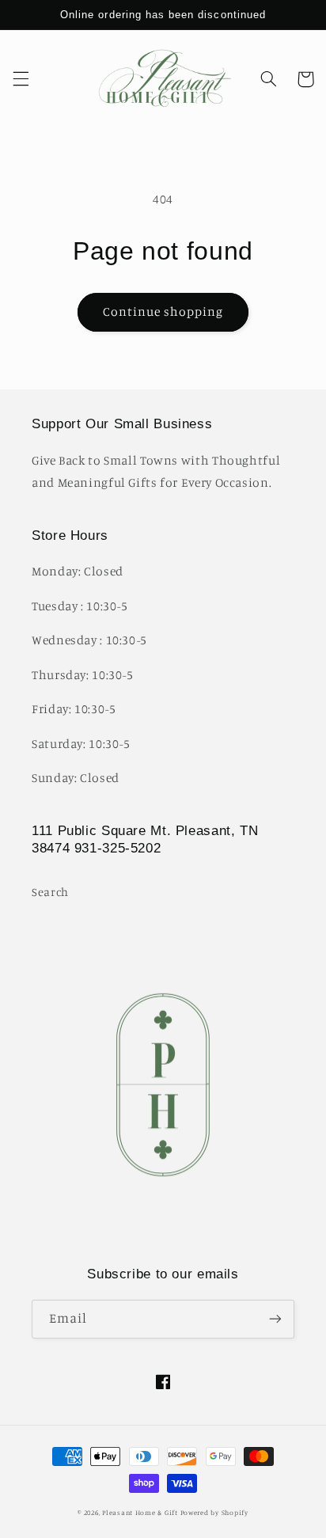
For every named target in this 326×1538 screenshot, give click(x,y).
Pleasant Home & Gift (140, 1512)
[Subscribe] (275, 1319)
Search (50, 891)
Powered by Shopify (214, 1512)
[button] (20, 79)
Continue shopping (163, 311)
